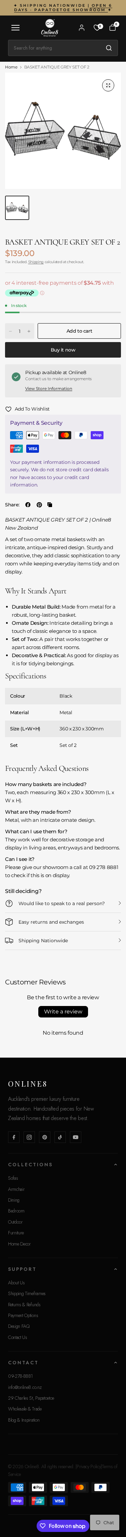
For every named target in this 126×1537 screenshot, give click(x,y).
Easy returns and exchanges (51, 922)
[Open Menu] (15, 27)
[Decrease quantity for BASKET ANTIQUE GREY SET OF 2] (10, 331)
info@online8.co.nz (24, 1387)
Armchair (16, 1189)
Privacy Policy (89, 1466)
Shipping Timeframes (27, 1293)
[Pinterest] (44, 1137)
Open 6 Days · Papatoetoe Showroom (63, 7)
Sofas (13, 1178)
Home (11, 67)
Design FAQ (19, 1326)
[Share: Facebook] (28, 504)
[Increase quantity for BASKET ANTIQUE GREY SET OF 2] (29, 331)
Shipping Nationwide (43, 941)
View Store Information (48, 388)
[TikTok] (60, 1137)
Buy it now (63, 350)
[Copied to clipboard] (49, 504)
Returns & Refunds (24, 1304)
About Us (16, 1282)
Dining (13, 1200)
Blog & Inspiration (23, 1420)
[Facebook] (13, 1137)
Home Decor (19, 1243)
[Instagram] (29, 1137)
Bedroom (16, 1210)
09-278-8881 (20, 1376)
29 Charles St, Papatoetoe (31, 1398)
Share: (12, 504)
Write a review (63, 1011)
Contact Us (17, 1337)
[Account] (81, 27)
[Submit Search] (109, 48)
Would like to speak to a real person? (61, 903)
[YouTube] (75, 1137)
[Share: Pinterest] (39, 504)
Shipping (36, 261)
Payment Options (23, 1315)
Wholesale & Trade (25, 1408)
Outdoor (15, 1222)
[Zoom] (108, 85)
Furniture (16, 1232)
